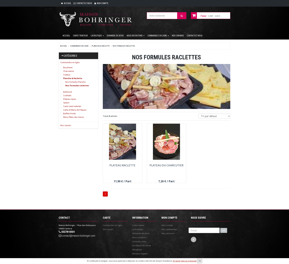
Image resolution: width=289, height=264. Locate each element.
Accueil (66, 35)
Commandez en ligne (157, 35)
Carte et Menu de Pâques (75, 109)
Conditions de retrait (141, 245)
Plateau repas (69, 99)
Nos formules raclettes (124, 46)
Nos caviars (178, 35)
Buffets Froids (69, 113)
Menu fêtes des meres (73, 117)
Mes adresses (168, 233)
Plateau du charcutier (166, 165)
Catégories (70, 55)
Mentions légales (140, 253)
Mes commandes (169, 229)
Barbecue (67, 91)
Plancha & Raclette (101, 46)
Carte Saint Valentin (72, 106)
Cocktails (67, 95)
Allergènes (137, 249)
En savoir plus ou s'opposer (185, 261)
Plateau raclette (122, 165)
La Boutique (96, 35)
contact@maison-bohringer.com (78, 235)
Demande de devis (115, 35)
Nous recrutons (135, 35)
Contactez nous (194, 35)
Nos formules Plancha (75, 82)
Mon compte (167, 225)
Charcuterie (68, 71)
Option (66, 102)
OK (223, 230)
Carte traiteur (80, 35)
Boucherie (68, 67)
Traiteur (66, 74)
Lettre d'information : (200, 225)
